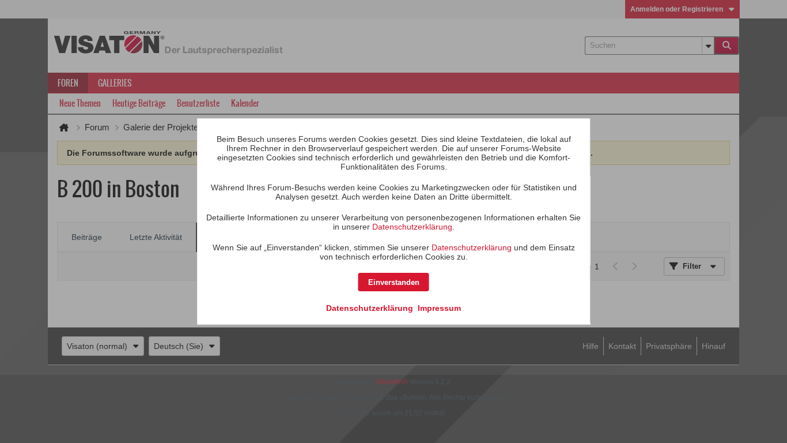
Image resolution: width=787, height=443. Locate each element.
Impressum (439, 308)
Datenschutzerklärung (412, 226)
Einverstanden (393, 282)
